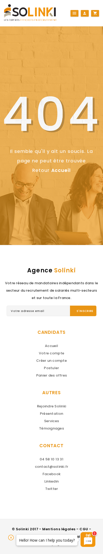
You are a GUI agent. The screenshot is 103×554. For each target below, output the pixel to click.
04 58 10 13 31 (51, 459)
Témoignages (51, 428)
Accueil (61, 170)
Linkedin (51, 481)
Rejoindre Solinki (51, 406)
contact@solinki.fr (51, 466)
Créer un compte (51, 360)
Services (51, 420)
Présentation (51, 413)
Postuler (51, 367)
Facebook (51, 473)
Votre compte (51, 353)
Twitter (51, 488)
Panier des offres (51, 375)
